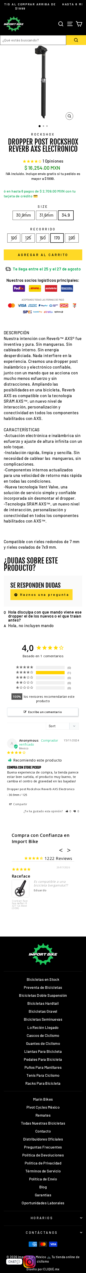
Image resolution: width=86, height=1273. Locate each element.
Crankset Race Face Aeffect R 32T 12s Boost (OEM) (20, 905)
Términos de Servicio (43, 1171)
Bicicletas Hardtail (43, 1003)
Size (43, 206)
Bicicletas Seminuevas (43, 1019)
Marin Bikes (43, 1099)
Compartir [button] (20, 804)
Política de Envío (43, 1179)
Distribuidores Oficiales (43, 1139)
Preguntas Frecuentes (43, 1147)
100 (14, 237)
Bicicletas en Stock (43, 979)
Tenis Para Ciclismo (43, 1075)
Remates (43, 1115)
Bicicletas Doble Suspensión (43, 995)
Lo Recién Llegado (43, 1027)
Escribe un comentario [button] (45, 712)
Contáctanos (42, 1232)
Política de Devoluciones (43, 1155)
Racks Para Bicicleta (42, 1083)
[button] (68, 811)
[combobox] (33, 40)
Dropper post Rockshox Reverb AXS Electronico (41, 789)
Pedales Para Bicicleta (43, 1059)
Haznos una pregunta (43, 595)
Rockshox (43, 134)
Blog (43, 1187)
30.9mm (23, 215)
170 (57, 237)
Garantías (43, 1195)
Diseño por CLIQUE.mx (42, 1269)
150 (43, 237)
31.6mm (46, 215)
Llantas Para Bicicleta (43, 1051)
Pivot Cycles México (43, 1107)
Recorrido (43, 229)
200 (71, 237)
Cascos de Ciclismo (43, 1035)
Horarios (42, 1218)
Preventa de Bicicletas (43, 987)
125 (28, 237)
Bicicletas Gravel (43, 1011)
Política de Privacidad (43, 1163)
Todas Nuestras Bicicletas (43, 1123)
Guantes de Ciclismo (43, 1043)
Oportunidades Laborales (43, 1203)
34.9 (66, 215)
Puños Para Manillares (43, 1067)
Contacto (43, 1131)
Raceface (21, 876)
